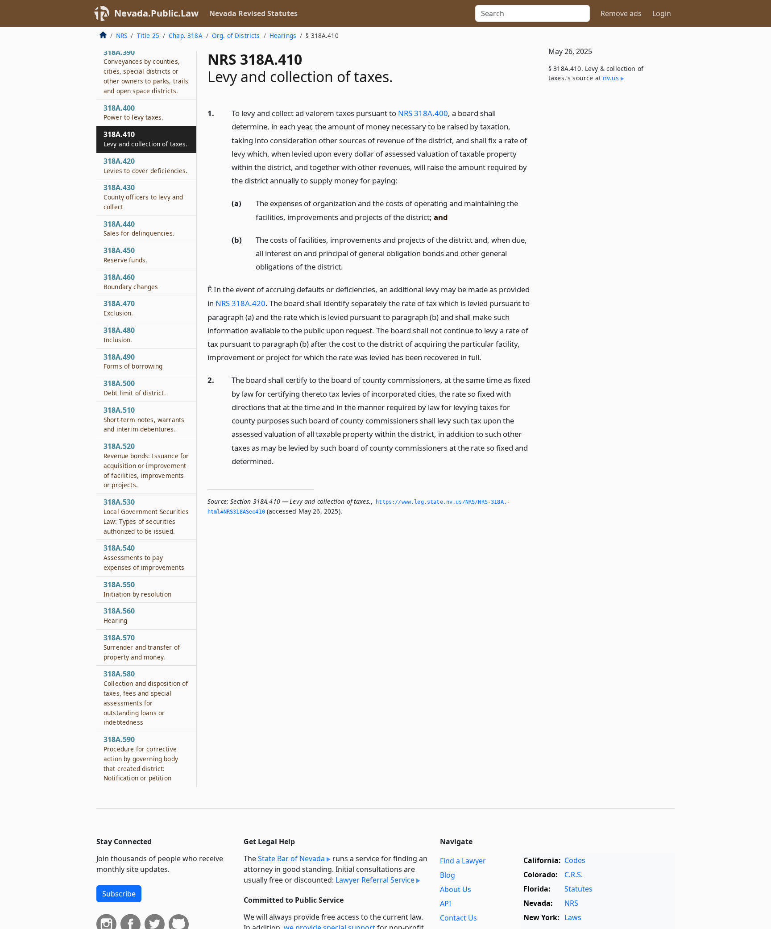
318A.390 (146, 71)
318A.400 (133, 112)
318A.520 (146, 465)
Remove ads (621, 13)
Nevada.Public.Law (156, 13)
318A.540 (144, 557)
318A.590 (141, 759)
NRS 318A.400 (423, 113)
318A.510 (144, 420)
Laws (572, 917)
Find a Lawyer (463, 861)
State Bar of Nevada (291, 858)
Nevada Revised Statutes (253, 13)
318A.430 (143, 197)
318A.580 (146, 698)
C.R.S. (573, 874)
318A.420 (146, 165)
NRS (121, 35)
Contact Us (458, 918)
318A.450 (125, 255)
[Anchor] (402, 180)
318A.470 (119, 308)
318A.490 (133, 361)
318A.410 (146, 139)
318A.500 (135, 388)
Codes (574, 860)
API (445, 903)
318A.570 (142, 647)
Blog (447, 875)
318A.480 (119, 335)
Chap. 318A (186, 35)
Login (661, 13)
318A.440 (139, 228)
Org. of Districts (236, 35)
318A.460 (131, 282)
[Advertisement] (608, 237)
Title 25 (148, 35)
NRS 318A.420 (240, 303)
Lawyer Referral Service (375, 880)
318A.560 (119, 615)
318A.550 (137, 589)
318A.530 (146, 516)
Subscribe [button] (119, 894)
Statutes (578, 889)
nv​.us (611, 78)
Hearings (282, 35)
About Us (455, 889)
